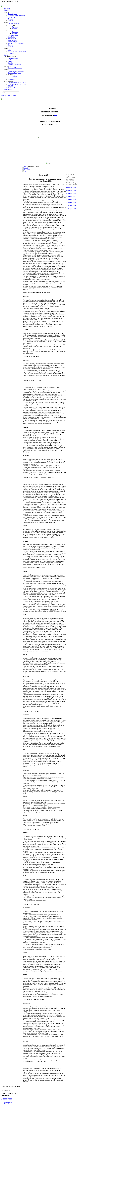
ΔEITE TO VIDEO (6, 1099)
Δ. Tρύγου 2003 (71, 209)
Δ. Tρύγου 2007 (71, 196)
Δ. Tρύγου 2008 (71, 193)
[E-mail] (25, 168)
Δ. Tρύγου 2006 (71, 199)
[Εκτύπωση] (26, 169)
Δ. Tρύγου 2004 (71, 205)
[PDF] (25, 171)
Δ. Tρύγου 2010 (71, 187)
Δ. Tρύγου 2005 (71, 202)
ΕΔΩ (55, 115)
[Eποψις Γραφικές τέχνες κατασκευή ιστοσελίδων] (8, 95)
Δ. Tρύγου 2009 (71, 190)
